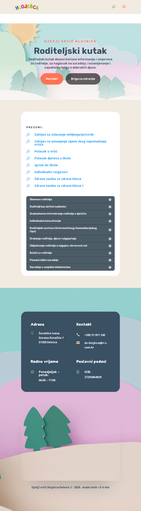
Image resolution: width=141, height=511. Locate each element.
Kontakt (52, 78)
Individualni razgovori (51, 172)
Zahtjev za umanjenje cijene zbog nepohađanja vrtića (70, 142)
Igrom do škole (46, 165)
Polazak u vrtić (45, 151)
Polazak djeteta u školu (52, 158)
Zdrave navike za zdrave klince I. (59, 186)
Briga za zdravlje (83, 78)
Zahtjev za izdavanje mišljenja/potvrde (64, 134)
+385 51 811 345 (94, 335)
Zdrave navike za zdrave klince (57, 179)
